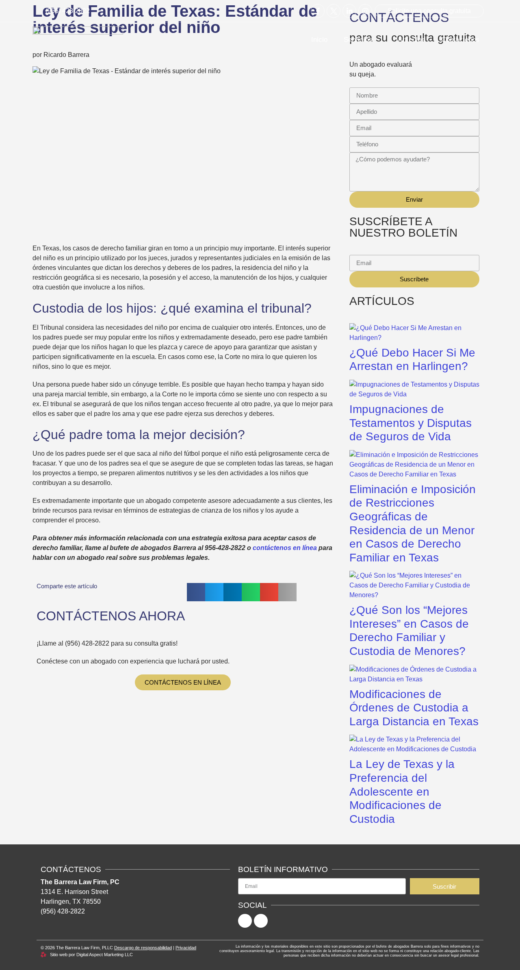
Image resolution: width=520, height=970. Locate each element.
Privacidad (186, 947)
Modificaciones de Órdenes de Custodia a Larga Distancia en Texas (414, 708)
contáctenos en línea (285, 547)
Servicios (358, 39)
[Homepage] (77, 39)
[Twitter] (261, 921)
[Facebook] (245, 921)
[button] (196, 592)
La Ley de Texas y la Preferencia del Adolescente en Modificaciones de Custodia (402, 791)
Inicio (319, 39)
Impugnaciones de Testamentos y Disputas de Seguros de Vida (410, 423)
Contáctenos (460, 39)
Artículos (411, 39)
